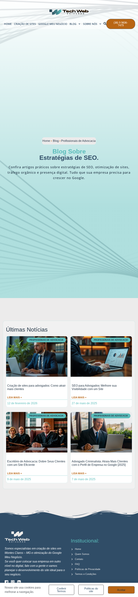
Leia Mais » (14, 397)
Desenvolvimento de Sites (39, 311)
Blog (56, 140)
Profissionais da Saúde (42, 314)
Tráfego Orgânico (74, 311)
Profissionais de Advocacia (93, 314)
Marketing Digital (104, 311)
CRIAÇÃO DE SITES (25, 24)
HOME (8, 24)
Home (46, 140)
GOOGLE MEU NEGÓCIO (52, 24)
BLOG (73, 24)
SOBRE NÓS (90, 24)
